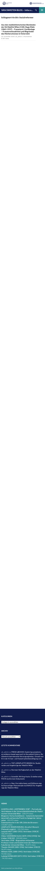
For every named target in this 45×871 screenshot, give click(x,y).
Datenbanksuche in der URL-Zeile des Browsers (19, 822)
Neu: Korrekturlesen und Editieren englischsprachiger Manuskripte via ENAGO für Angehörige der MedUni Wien (21, 785)
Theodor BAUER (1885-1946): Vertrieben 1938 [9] (20, 847)
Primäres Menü (42, 10)
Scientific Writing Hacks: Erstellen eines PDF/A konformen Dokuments (21, 777)
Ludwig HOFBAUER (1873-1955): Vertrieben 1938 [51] (22, 856)
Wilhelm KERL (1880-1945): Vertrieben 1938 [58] (20, 852)
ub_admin (18, 36)
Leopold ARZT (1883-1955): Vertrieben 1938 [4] (19, 831)
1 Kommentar (27, 36)
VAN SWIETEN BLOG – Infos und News (17, 10)
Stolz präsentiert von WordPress (11, 868)
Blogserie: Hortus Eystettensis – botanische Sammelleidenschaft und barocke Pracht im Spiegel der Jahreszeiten (22, 818)
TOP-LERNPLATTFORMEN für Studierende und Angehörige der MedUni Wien (21, 764)
